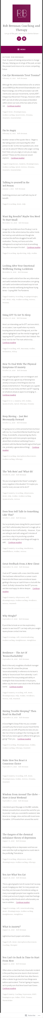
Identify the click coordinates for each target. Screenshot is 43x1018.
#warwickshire (16, 118)
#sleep (14, 352)
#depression (28, 493)
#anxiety (22, 164)
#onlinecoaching (9, 115)
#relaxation (7, 352)
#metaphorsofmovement (26, 456)
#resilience (33, 600)
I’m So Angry (9, 130)
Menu (23, 49)
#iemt (10, 112)
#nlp (24, 204)
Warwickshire (8, 1000)
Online (17, 997)
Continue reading (14, 106)
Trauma (29, 997)
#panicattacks (8, 404)
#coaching (12, 204)
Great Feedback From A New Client (21, 564)
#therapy (23, 404)
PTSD (23, 997)
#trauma (29, 115)
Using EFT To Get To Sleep (17, 315)
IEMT (34, 994)
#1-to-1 (11, 401)
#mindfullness (8, 551)
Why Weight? (10, 616)
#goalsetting (21, 253)
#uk (10, 699)
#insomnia (24, 349)
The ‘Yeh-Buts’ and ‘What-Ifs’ (18, 471)
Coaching (6, 945)
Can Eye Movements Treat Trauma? (21, 75)
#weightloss (31, 640)
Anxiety (11, 994)
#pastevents (20, 115)
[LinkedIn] (24, 38)
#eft (4, 300)
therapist (13, 945)
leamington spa (8, 997)
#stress (24, 167)
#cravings (12, 637)
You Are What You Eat (14, 874)
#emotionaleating (26, 637)
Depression (27, 994)
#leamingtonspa (20, 112)
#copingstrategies (31, 297)
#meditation (28, 548)
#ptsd (18, 167)
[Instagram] (19, 38)
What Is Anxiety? (12, 926)
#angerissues (13, 164)
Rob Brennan (22, 78)
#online (34, 253)
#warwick (6, 118)
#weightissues (21, 640)
